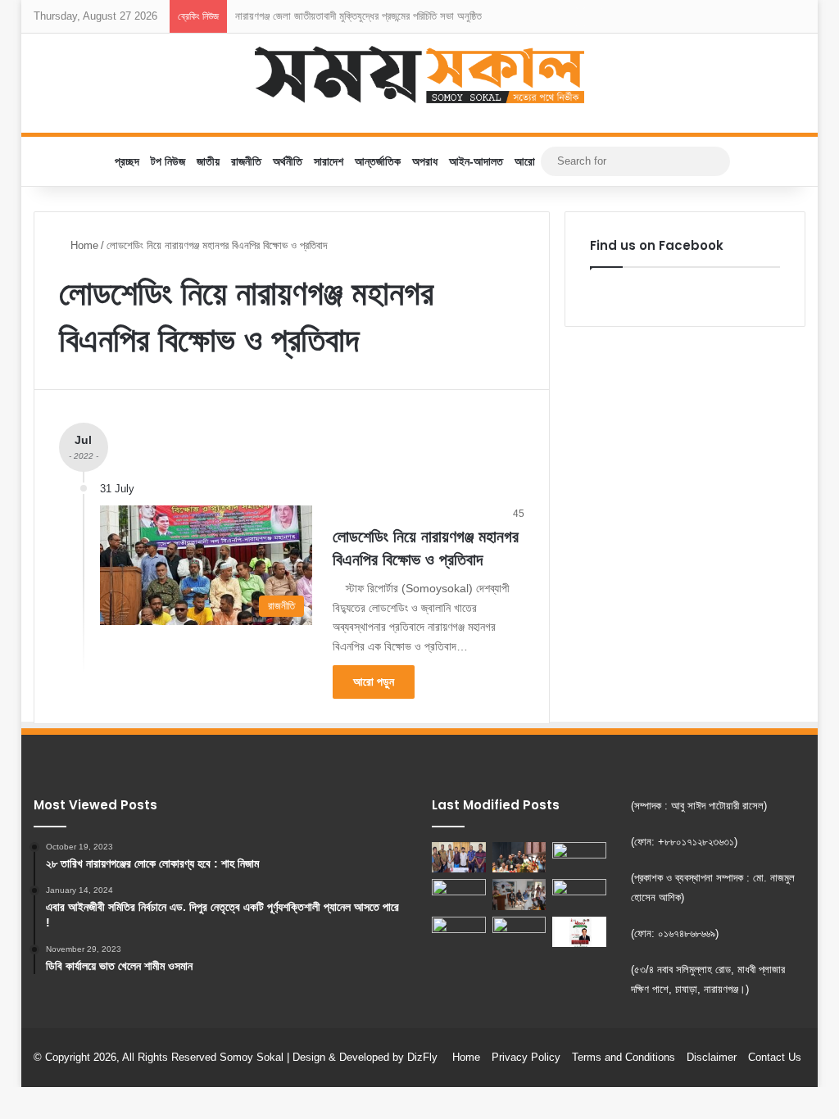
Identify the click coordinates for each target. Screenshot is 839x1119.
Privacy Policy (526, 1057)
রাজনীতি (246, 161)
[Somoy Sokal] (420, 74)
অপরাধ (425, 161)
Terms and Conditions (623, 1057)
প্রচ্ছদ (127, 161)
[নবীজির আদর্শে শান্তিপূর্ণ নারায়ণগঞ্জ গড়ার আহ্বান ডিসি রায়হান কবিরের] (459, 932)
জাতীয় (208, 161)
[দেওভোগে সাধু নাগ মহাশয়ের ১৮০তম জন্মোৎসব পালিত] (579, 857)
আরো (525, 161)
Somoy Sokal (251, 1057)
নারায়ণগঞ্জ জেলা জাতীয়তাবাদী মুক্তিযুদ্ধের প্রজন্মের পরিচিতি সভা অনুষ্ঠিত (358, 16)
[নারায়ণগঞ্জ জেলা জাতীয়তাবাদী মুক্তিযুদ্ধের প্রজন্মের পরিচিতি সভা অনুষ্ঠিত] (519, 857)
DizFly (422, 1057)
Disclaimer (712, 1057)
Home (82, 245)
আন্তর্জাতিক (378, 161)
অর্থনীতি (287, 161)
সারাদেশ (328, 161)
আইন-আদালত (476, 161)
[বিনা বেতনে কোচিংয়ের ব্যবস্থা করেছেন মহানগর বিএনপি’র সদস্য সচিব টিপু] (519, 894)
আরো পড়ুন (373, 681)
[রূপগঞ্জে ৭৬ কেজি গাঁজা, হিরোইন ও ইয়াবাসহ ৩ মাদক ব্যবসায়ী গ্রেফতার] (519, 932)
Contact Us (774, 1057)
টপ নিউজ (168, 161)
